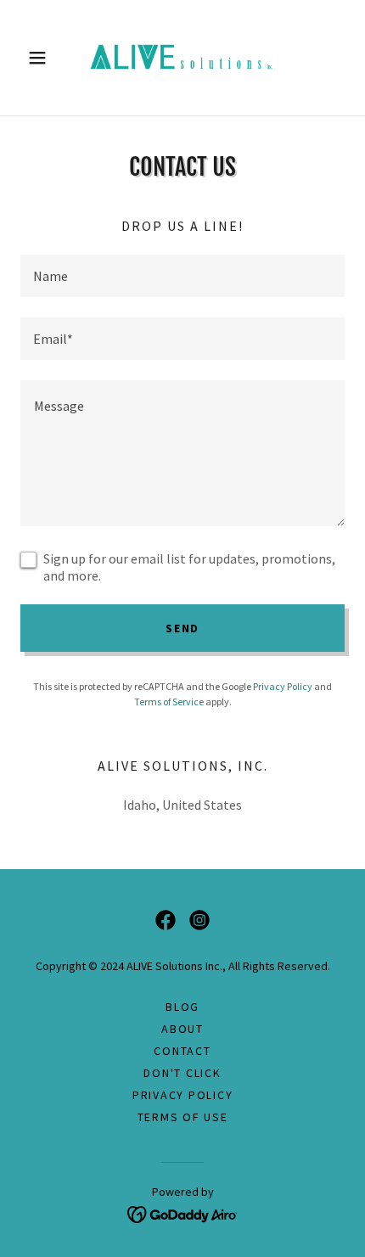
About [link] (182, 1028)
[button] (44, 58)
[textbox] (182, 276)
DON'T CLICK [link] (182, 1072)
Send (182, 628)
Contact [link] (182, 1050)
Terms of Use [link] (183, 1117)
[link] (182, 58)
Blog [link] (182, 1006)
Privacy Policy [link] (282, 686)
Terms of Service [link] (169, 701)
